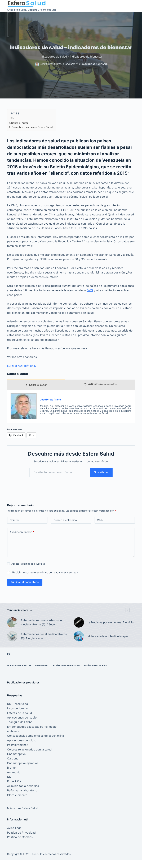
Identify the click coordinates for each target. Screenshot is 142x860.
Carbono (13, 758)
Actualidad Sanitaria (94, 64)
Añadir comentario (22, 532)
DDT (10, 776)
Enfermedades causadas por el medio (32, 726)
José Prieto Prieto (50, 399)
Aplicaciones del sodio (22, 717)
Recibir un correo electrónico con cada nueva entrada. (45, 572)
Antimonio (13, 772)
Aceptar (17, 850)
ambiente (13, 731)
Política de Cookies (95, 665)
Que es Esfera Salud (19, 665)
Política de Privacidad (66, 665)
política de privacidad (33, 563)
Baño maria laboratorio (22, 790)
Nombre (15, 520)
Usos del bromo (17, 708)
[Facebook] (8, 654)
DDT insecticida (17, 704)
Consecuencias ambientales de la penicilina (35, 735)
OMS (90, 290)
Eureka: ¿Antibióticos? (21, 365)
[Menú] (133, 6)
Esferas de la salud (19, 713)
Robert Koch (15, 781)
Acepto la (28, 563)
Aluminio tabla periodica (23, 786)
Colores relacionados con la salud (29, 749)
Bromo (11, 767)
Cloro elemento (17, 795)
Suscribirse (101, 472)
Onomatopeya (16, 754)
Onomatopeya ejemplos (22, 763)
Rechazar (35, 850)
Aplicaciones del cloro (21, 740)
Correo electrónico (65, 520)
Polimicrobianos (17, 744)
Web (100, 520)
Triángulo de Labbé (19, 722)
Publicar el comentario (25, 582)
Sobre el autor (19, 122)
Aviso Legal (42, 665)
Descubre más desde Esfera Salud (32, 127)
